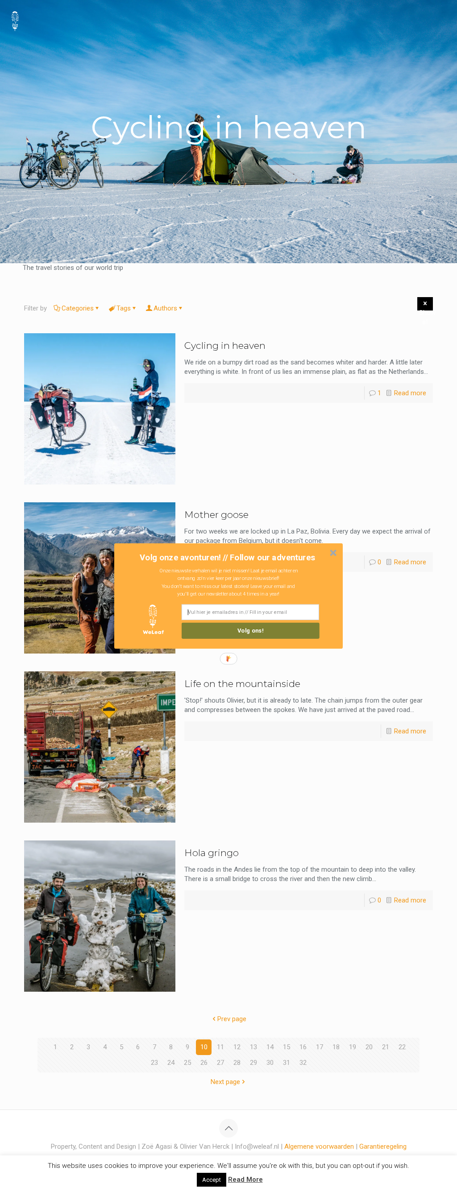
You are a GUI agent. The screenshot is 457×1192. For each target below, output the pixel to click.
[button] (227, 557)
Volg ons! (250, 630)
